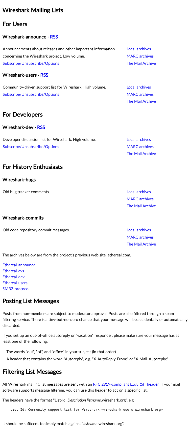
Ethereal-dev (13, 277)
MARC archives (140, 56)
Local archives (139, 49)
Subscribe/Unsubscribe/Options (31, 63)
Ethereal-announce (18, 265)
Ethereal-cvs (13, 271)
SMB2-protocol (15, 289)
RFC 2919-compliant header (126, 384)
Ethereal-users (14, 283)
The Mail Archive (141, 63)
